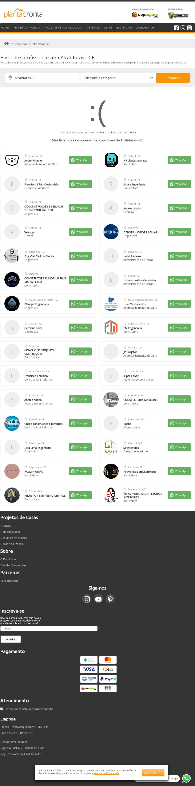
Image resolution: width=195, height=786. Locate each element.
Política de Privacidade (106, 773)
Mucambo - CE (37, 251)
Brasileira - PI (36, 395)
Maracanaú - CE (137, 489)
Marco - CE (134, 275)
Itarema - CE (135, 347)
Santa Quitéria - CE (139, 323)
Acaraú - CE (35, 323)
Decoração (31, 331)
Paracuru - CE (136, 419)
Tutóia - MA (35, 491)
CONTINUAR (153, 773)
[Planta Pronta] (21, 17)
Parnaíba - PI (135, 395)
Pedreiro (128, 212)
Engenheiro (31, 213)
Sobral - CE (134, 156)
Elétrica (28, 236)
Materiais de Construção (138, 379)
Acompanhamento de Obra (41, 164)
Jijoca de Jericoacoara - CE (142, 299)
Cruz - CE (34, 345)
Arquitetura (130, 164)
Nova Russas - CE (39, 371)
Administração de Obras (138, 260)
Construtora (130, 188)
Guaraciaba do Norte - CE (43, 299)
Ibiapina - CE (135, 251)
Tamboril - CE (135, 371)
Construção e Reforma (38, 379)
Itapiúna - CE (135, 467)
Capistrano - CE (38, 467)
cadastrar (10, 639)
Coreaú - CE (35, 156)
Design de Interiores (36, 188)
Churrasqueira (132, 427)
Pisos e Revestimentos (38, 403)
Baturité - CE (135, 443)
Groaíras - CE (135, 228)
